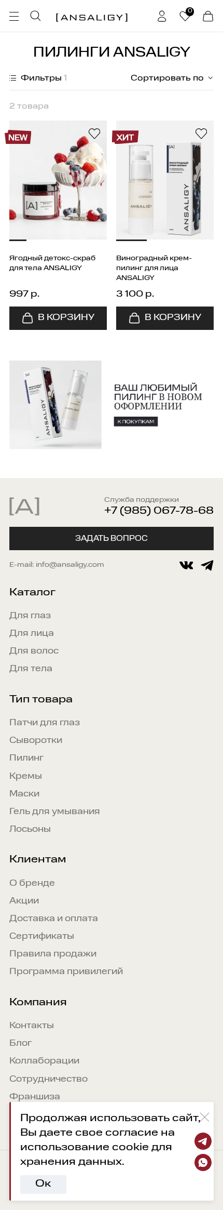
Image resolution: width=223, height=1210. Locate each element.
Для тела (30, 668)
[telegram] (207, 566)
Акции (24, 901)
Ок (43, 1184)
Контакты (31, 1025)
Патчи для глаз (44, 723)
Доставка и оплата (53, 918)
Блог (20, 1043)
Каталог (32, 593)
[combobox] (165, 79)
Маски (24, 794)
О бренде (32, 883)
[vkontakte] (186, 566)
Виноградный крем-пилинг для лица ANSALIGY (154, 268)
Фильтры (43, 78)
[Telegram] (203, 1141)
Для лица (31, 633)
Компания (38, 1003)
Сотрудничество (48, 1079)
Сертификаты (41, 936)
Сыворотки (35, 740)
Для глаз (30, 615)
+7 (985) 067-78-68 (159, 511)
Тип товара (41, 700)
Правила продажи (52, 954)
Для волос (34, 651)
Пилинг (26, 758)
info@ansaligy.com (70, 565)
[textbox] (165, 79)
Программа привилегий (66, 971)
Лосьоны (30, 829)
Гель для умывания (54, 811)
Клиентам (37, 860)
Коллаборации (44, 1061)
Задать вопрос (111, 538)
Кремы (25, 776)
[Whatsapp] (203, 1162)
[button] (17, 240)
